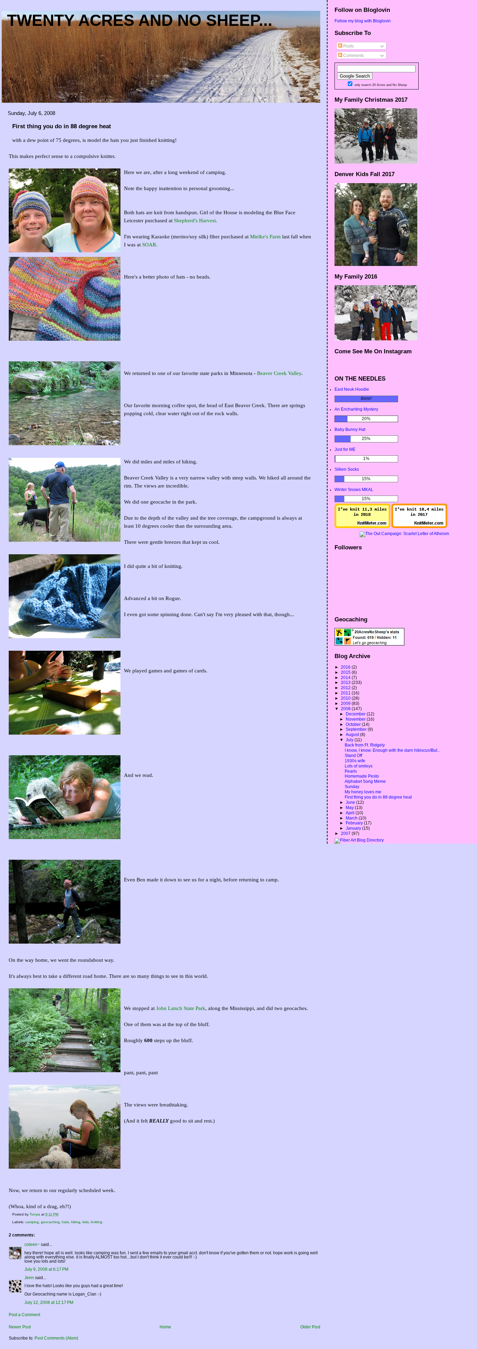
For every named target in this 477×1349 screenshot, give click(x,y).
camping (32, 1222)
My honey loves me (363, 792)
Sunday (352, 787)
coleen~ (32, 1244)
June (351, 802)
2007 (346, 833)
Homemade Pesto (362, 776)
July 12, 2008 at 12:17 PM (48, 1302)
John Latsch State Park (180, 1008)
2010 (346, 698)
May (350, 808)
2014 (346, 678)
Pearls (351, 771)
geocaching (50, 1222)
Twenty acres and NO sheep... (139, 20)
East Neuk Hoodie (352, 389)
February (355, 823)
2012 (346, 688)
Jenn (29, 1278)
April (350, 813)
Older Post (310, 1327)
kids (85, 1222)
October (354, 724)
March (352, 818)
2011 (346, 693)
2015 (346, 672)
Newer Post (20, 1327)
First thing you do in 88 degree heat (378, 797)
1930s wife (355, 761)
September (357, 729)
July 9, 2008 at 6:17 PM (46, 1269)
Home (165, 1327)
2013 (346, 682)
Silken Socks (347, 469)
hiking (75, 1222)
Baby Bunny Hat (350, 429)
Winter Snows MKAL (354, 490)
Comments (353, 55)
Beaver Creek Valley (279, 373)
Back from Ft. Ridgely (365, 745)
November (356, 719)
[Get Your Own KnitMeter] (362, 527)
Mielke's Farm (265, 236)
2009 (346, 703)
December (356, 714)
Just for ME (345, 449)
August (353, 735)
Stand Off (353, 755)
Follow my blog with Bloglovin (363, 21)
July (350, 740)
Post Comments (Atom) (56, 1338)
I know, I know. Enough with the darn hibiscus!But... (392, 750)
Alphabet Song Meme (365, 781)
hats (65, 1222)
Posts (348, 46)
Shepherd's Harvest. (195, 220)
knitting (96, 1222)
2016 (346, 667)
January (354, 828)
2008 (346, 709)
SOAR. (149, 244)
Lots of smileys (359, 766)
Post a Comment (24, 1315)
